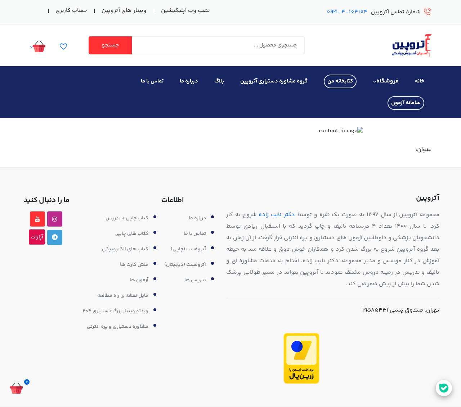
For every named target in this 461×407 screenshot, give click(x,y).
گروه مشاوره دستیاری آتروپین (274, 81)
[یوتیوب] (37, 219)
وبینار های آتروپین (124, 10)
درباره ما (189, 81)
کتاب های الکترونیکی (125, 249)
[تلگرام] (54, 237)
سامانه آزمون (406, 103)
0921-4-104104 (347, 12)
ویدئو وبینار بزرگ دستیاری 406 (115, 311)
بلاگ (219, 81)
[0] (16, 389)
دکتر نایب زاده (277, 214)
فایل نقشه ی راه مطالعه (122, 296)
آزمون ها (139, 280)
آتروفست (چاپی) (188, 249)
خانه (419, 81)
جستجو (110, 45)
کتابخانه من (340, 81)
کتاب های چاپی (131, 234)
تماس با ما (152, 81)
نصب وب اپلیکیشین (185, 10)
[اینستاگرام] (54, 219)
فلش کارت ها (134, 265)
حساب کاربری (71, 10)
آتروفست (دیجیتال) (185, 265)
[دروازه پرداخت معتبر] (301, 358)
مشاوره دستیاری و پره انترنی (117, 327)
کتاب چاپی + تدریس (127, 218)
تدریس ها (195, 280)
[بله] (444, 388)
